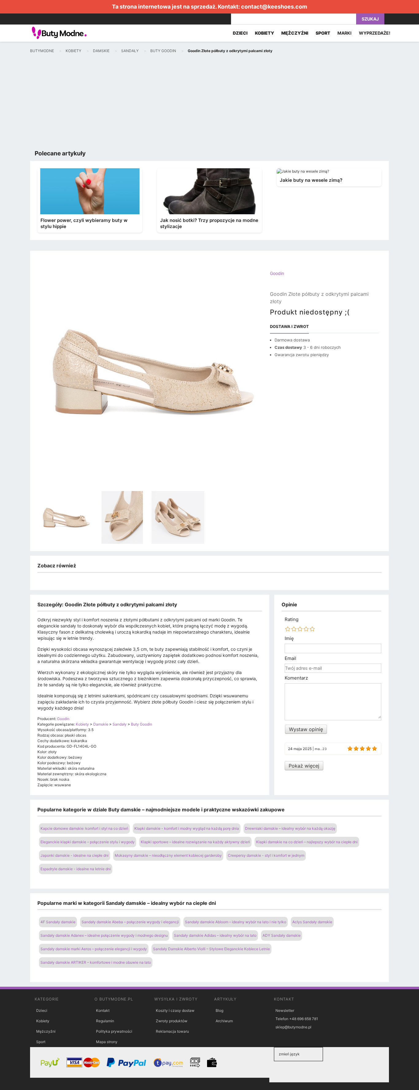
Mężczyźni (46, 1031)
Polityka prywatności (114, 1031)
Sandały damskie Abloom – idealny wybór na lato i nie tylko (235, 922)
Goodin (277, 273)
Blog (219, 1010)
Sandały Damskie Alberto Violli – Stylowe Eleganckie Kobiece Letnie (211, 949)
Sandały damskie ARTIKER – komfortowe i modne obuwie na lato (95, 962)
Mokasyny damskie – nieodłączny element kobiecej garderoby (168, 855)
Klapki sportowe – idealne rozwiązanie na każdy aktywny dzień (195, 842)
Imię (289, 638)
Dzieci (41, 1010)
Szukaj (370, 18)
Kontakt (103, 1010)
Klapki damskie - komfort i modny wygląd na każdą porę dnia (186, 828)
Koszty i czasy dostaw (175, 1010)
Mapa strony (106, 1041)
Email (290, 658)
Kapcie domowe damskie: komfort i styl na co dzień (84, 828)
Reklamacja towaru (172, 1031)
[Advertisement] (209, 103)
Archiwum (224, 1021)
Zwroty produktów (171, 1021)
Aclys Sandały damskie (312, 922)
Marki (344, 33)
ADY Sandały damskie (282, 935)
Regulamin (105, 1021)
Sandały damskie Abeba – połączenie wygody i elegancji (130, 922)
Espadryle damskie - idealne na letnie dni (75, 869)
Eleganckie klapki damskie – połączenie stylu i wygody (87, 842)
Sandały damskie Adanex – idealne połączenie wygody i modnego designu (104, 935)
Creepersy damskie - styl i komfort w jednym (266, 855)
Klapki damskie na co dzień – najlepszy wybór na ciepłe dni (307, 842)
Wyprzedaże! (374, 33)
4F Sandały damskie (57, 922)
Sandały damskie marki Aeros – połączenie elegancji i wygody (93, 949)
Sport (40, 1041)
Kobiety (42, 1021)
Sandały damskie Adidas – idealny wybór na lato (215, 935)
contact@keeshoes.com (274, 6)
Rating (291, 619)
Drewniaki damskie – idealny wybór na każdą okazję (290, 828)
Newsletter (284, 1010)
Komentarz (296, 678)
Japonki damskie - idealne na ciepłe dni (74, 855)
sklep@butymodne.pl (293, 1027)
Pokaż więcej (304, 766)
